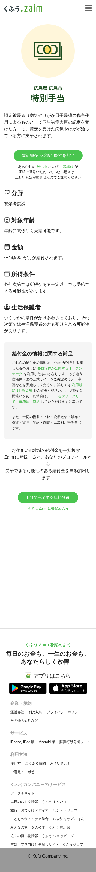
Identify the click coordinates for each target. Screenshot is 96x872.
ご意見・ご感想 (22, 772)
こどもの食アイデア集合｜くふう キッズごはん (47, 819)
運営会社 (17, 712)
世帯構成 (66, 167)
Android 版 (47, 742)
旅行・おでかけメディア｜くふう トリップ (43, 810)
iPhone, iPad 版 (22, 742)
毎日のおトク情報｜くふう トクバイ (38, 802)
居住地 (42, 167)
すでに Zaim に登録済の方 (48, 509)
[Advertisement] (48, 567)
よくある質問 (35, 763)
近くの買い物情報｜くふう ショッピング (42, 836)
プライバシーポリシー (64, 712)
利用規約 (35, 712)
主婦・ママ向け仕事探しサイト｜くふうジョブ (46, 844)
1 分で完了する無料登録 (48, 497)
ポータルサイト (22, 793)
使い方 (15, 763)
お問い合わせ (60, 763)
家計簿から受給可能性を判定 (48, 155)
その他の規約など (24, 721)
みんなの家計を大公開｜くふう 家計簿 (40, 827)
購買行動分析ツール (75, 742)
